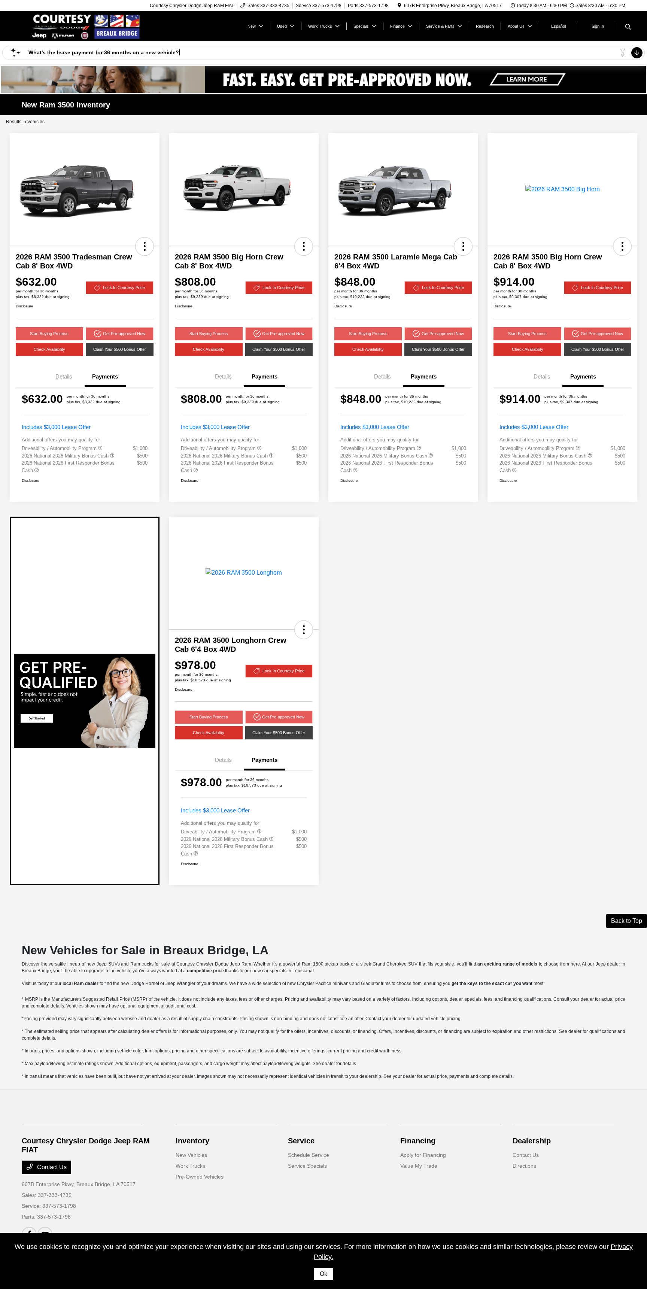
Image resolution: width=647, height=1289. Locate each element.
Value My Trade (418, 1166)
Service (301, 1141)
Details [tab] (63, 376)
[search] (628, 27)
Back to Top (626, 921)
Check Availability (49, 349)
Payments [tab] (105, 376)
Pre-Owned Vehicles (200, 1177)
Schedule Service (308, 1155)
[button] (144, 246)
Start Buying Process (49, 333)
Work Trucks (190, 1166)
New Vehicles (191, 1155)
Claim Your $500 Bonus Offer (119, 349)
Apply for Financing (423, 1155)
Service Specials (307, 1166)
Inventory (192, 1141)
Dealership (532, 1141)
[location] (399, 5)
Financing (417, 1141)
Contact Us (51, 1167)
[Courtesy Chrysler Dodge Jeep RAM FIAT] (86, 25)
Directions (524, 1166)
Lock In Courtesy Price (124, 287)
